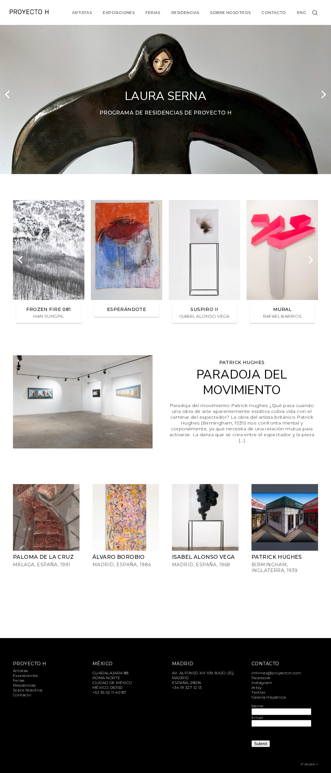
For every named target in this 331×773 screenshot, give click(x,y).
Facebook (260, 677)
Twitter (258, 692)
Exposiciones (118, 12)
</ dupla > (309, 764)
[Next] (323, 94)
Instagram (261, 682)
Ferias (152, 12)
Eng (301, 12)
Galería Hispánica (268, 697)
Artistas (82, 12)
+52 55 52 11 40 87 (109, 692)
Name (257, 705)
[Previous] (8, 94)
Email (257, 717)
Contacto (274, 12)
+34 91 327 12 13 (187, 687)
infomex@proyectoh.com (276, 672)
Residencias (185, 12)
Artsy (256, 687)
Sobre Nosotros (230, 12)
